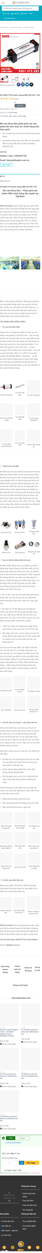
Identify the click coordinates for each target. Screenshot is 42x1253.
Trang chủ (4, 27)
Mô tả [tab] (2, 176)
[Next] (36, 53)
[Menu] (3, 3)
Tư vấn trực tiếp (12, 1171)
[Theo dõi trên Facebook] (19, 85)
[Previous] (4, 53)
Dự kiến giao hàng (13, 1142)
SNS (10, 116)
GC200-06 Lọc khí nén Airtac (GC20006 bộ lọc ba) (29, 1076)
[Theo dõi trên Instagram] (23, 85)
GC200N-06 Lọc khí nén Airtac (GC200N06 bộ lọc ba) (9, 1118)
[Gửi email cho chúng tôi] (31, 85)
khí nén (5, 116)
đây (12, 1153)
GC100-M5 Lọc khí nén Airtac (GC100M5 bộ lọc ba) (29, 1032)
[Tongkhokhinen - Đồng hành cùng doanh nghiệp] (21, 2)
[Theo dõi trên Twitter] (27, 85)
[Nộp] (36, 8)
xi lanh (14, 116)
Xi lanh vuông (21, 116)
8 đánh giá (16, 99)
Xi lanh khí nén (15, 27)
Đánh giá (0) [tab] (5, 181)
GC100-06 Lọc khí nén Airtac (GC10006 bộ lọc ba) (8, 1076)
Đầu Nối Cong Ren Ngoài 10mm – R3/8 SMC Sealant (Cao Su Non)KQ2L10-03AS (9, 1033)
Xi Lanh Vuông (28, 27)
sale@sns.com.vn (13, 945)
